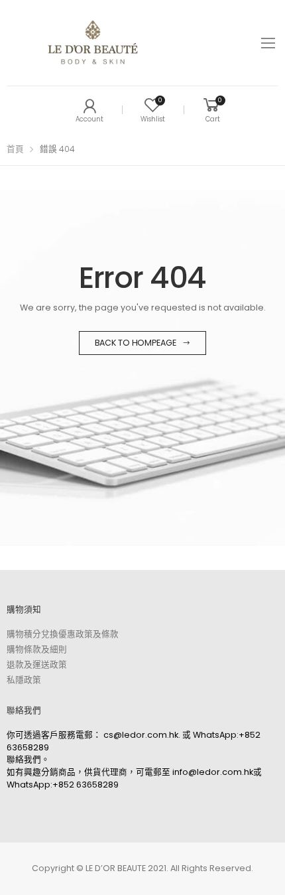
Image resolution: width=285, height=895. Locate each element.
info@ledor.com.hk (212, 772)
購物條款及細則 (37, 649)
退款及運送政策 (37, 664)
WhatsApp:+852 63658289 (63, 784)
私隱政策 (24, 679)
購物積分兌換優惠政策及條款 (63, 634)
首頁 (15, 149)
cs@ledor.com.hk (140, 734)
